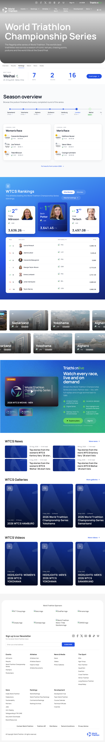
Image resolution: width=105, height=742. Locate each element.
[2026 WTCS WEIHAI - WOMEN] (11, 412)
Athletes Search (35, 661)
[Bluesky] (63, 3)
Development (78, 9)
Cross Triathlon (83, 674)
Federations (10, 697)
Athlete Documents (36, 668)
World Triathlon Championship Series (15, 665)
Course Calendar (59, 700)
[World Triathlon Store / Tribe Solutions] (63, 622)
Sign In (72, 3)
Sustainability (10, 700)
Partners (8, 703)
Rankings (34, 9)
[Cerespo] (41, 622)
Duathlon (81, 671)
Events (23, 9)
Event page (93, 76)
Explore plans (74, 421)
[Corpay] (19, 622)
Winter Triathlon (83, 678)
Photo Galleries (59, 665)
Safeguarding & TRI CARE (14, 713)
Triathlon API (41, 726)
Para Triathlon (82, 665)
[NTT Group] (19, 611)
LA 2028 (82, 3)
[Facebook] (41, 3)
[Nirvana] (85, 611)
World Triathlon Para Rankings (39, 697)
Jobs (7, 707)
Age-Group (82, 661)
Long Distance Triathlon (86, 681)
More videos (93, 537)
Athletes (45, 9)
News (35, 66)
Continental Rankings (37, 700)
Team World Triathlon (61, 697)
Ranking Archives (35, 703)
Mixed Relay (82, 684)
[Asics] (41, 611)
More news (93, 441)
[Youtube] (50, 3)
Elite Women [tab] (68, 192)
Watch (29, 66)
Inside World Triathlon (13, 694)
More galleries (92, 479)
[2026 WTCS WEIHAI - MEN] (25, 412)
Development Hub (60, 694)
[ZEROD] (85, 622)
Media (42, 66)
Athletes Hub (34, 658)
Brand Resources (11, 720)
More (88, 9)
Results (13, 66)
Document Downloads (13, 717)
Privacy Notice (83, 726)
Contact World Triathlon (25, 726)
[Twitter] (45, 3)
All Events (9, 658)
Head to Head (34, 665)
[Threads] (54, 3)
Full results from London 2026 (52, 166)
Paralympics (10, 673)
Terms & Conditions (68, 726)
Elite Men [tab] (80, 192)
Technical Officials (60, 703)
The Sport (56, 10)
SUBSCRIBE (68, 644)
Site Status (53, 726)
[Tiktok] (59, 3)
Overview (5, 66)
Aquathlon (81, 668)
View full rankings (70, 198)
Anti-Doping (10, 710)
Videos (56, 661)
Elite (79, 658)
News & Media (65, 10)
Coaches (57, 707)
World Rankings (35, 694)
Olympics (9, 670)
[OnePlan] (63, 611)
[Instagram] (36, 3)
